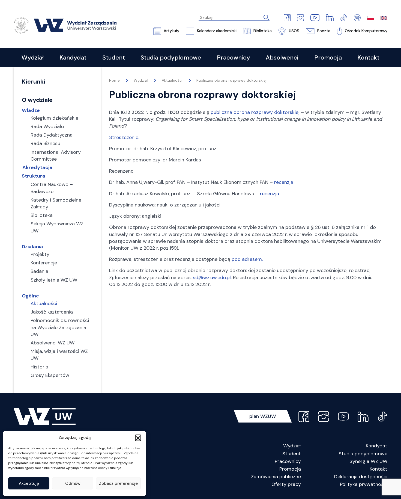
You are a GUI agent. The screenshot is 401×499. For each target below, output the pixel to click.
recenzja (283, 182)
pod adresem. (247, 259)
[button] (138, 437)
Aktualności (172, 80)
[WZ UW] (65, 25)
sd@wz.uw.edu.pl (212, 277)
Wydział (292, 445)
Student (291, 453)
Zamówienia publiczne (276, 476)
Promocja (290, 469)
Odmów (72, 483)
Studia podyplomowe (363, 453)
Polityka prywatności (363, 484)
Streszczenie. (124, 137)
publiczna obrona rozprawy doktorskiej (255, 112)
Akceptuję (29, 483)
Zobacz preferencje (118, 483)
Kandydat (376, 445)
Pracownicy (288, 461)
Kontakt (378, 469)
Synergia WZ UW (368, 461)
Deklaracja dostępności (360, 476)
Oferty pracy (286, 484)
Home (114, 80)
